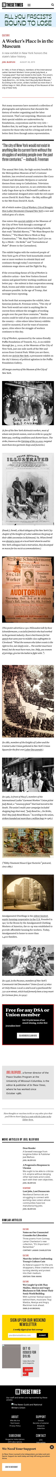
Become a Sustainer (41, 1423)
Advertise (41, 1428)
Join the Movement (11, 1467)
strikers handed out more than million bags (23, 818)
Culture (6, 35)
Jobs (41, 1440)
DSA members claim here (28, 1035)
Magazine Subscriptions (14, 1439)
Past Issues (15, 1423)
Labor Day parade (33, 749)
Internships (41, 1442)
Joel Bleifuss (8, 62)
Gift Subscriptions (15, 1442)
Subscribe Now (28, 1371)
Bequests (41, 1426)
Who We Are (15, 1420)
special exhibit (25, 221)
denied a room (13, 541)
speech (5, 638)
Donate (41, 1420)
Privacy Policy (15, 1426)
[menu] (29, 5)
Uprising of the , (32, 441)
